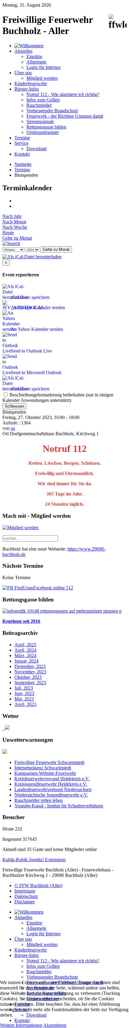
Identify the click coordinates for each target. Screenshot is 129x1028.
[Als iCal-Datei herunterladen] (32, 255)
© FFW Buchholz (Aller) (38, 885)
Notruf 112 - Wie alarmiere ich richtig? (62, 94)
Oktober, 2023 (28, 677)
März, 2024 (25, 655)
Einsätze (34, 56)
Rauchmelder (39, 105)
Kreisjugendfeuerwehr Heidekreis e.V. (50, 784)
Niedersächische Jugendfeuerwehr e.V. (51, 794)
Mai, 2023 (24, 698)
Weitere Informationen (21, 1025)
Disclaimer (24, 901)
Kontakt (22, 154)
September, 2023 (30, 682)
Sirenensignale (40, 121)
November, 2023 (30, 671)
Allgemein (36, 61)
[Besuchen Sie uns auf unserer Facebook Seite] (37, 587)
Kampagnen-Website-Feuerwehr (45, 773)
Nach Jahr (12, 216)
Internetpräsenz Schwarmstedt (42, 767)
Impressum (24, 890)
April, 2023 (25, 704)
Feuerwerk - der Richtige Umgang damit (64, 116)
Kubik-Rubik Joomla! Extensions (34, 859)
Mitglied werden (42, 78)
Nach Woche (14, 227)
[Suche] (11, 243)
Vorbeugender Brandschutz (52, 110)
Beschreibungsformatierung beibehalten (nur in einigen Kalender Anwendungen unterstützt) (57, 397)
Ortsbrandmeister (42, 132)
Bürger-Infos (26, 89)
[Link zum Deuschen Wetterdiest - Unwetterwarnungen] (4, 752)
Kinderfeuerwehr (30, 83)
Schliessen (14, 406)
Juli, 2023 (23, 688)
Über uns (23, 72)
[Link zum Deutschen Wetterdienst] (6, 728)
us (13, 428)
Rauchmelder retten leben (38, 800)
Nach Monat (14, 221)
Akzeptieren (54, 1025)
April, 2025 (25, 644)
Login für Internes (43, 67)
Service (21, 143)
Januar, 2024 (26, 660)
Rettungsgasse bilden (46, 126)
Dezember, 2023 (30, 666)
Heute (8, 232)
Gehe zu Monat (17, 238)
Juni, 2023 (24, 693)
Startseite (23, 164)
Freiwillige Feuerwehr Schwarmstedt (49, 762)
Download (36, 148)
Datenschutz (26, 896)
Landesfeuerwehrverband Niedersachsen (53, 789)
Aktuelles (23, 51)
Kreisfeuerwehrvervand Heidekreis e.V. (51, 778)
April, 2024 (25, 650)
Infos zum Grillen (43, 99)
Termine (22, 137)
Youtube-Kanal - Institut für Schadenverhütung (58, 805)
